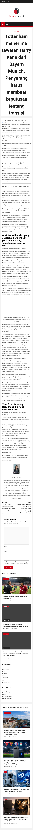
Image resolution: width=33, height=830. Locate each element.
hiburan (4, 681)
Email (6, 551)
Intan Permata (7, 120)
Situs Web (6, 556)
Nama (6, 546)
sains (3, 675)
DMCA (4, 694)
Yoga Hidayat (13, 601)
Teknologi (5, 677)
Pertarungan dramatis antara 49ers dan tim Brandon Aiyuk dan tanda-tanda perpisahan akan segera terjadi (16, 653)
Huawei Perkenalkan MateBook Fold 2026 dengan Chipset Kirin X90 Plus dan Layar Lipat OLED (16, 819)
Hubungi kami (6, 682)
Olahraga (16, 31)
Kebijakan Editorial (7, 696)
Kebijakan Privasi (7, 698)
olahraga (4, 679)
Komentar (7, 526)
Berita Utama (5, 669)
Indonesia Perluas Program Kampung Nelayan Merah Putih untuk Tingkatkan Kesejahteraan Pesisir (15, 732)
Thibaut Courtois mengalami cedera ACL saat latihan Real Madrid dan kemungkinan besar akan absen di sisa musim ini (8, 508)
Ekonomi (4, 673)
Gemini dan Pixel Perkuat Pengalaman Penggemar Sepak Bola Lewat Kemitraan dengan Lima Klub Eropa (16, 762)
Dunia (3, 671)
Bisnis (5, 771)
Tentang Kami (6, 691)
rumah (4, 668)
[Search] (30, 24)
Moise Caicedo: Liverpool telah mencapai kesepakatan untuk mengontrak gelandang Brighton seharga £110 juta (24, 508)
